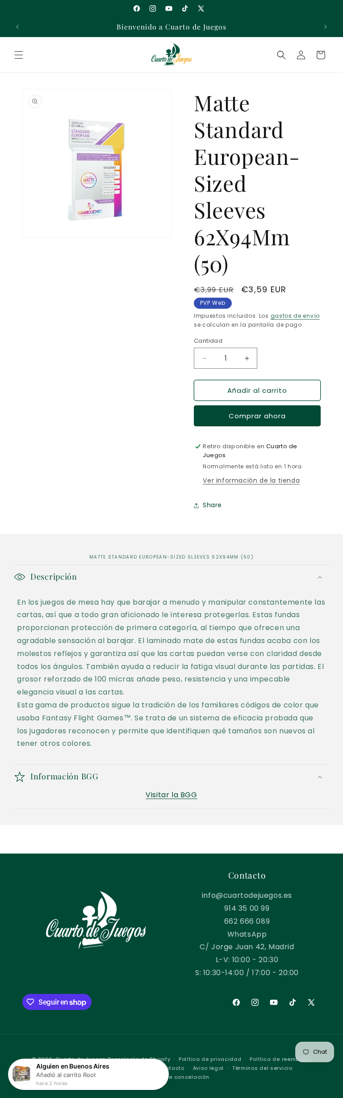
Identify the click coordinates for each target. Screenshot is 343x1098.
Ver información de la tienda (251, 480)
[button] (19, 55)
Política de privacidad (210, 1059)
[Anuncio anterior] (17, 27)
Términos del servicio (262, 1068)
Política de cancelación (175, 1077)
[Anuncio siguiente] (325, 27)
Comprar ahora (257, 416)
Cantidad (208, 341)
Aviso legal (208, 1068)
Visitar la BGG (171, 795)
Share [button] (212, 505)
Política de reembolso (280, 1059)
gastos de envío (295, 316)
